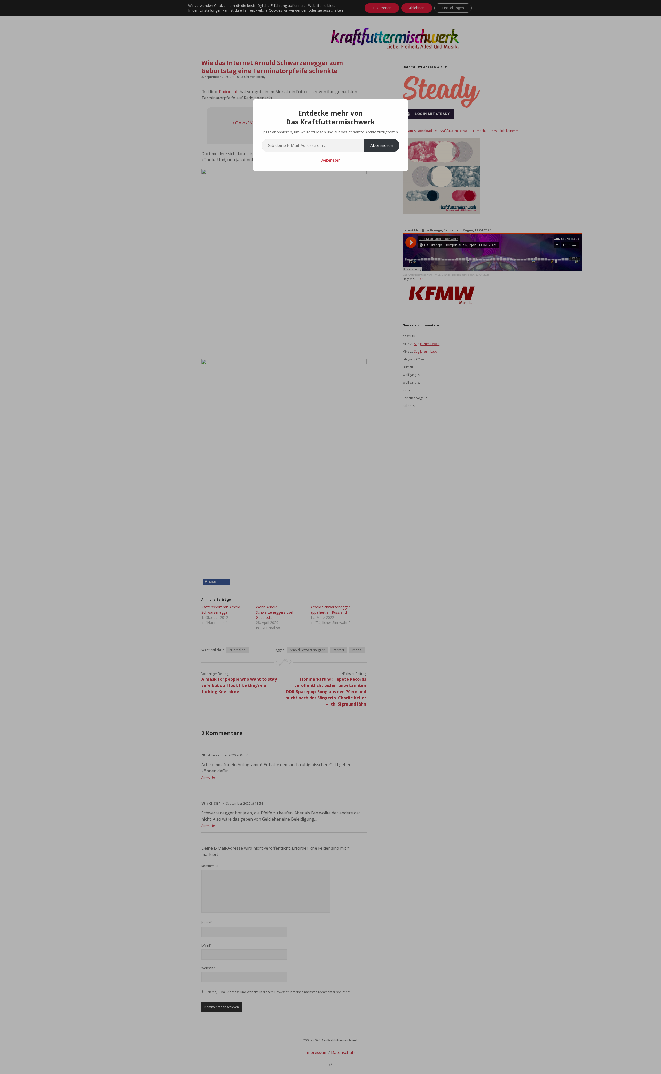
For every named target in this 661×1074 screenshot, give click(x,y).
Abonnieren (381, 145)
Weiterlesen (330, 160)
